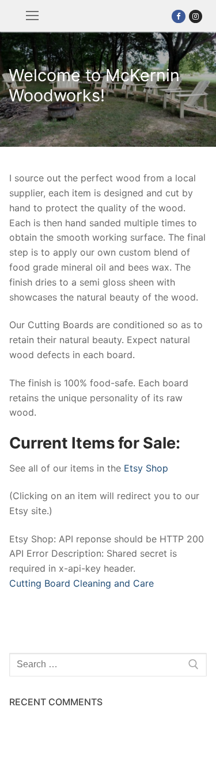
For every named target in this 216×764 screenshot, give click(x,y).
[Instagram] (195, 16)
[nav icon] (32, 16)
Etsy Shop (146, 468)
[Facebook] (178, 16)
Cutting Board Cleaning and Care (81, 583)
